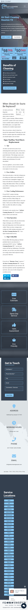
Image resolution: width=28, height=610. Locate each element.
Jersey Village (9, 512)
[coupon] (14, 53)
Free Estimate (17, 37)
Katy (9, 535)
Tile (15, 605)
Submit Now (9, 395)
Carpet (6, 605)
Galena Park (9, 509)
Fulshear (9, 541)
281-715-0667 (6, 1)
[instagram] (14, 603)
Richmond (9, 526)
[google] (5, 603)
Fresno (9, 573)
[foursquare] (20, 603)
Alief (9, 503)
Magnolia (9, 562)
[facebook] (3, 603)
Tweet (7, 275)
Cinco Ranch (9, 538)
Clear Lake (9, 582)
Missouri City (9, 524)
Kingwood (9, 559)
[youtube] (8, 603)
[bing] (25, 603)
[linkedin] (17, 603)
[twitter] (12, 603)
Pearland (9, 568)
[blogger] (10, 603)
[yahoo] (23, 603)
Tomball (9, 544)
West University (9, 518)
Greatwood (9, 529)
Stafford (9, 532)
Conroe (8, 565)
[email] (14, 464)
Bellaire (8, 506)
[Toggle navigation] (24, 6)
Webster (9, 579)
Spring (9, 553)
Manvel (8, 576)
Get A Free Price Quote (9, 88)
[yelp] (19, 603)
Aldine (9, 500)
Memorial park (9, 515)
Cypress (9, 550)
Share (16, 275)
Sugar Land (9, 521)
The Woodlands (9, 556)
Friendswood (9, 571)
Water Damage (20, 605)
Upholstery (11, 605)
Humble (9, 547)
